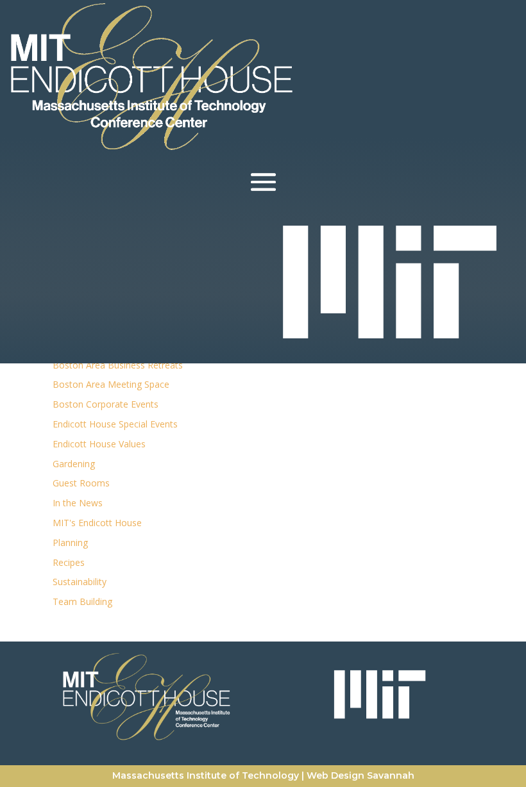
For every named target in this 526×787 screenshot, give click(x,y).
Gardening (74, 464)
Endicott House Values (99, 444)
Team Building (82, 601)
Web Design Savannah (360, 775)
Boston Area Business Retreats (118, 365)
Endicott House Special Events (115, 424)
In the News (78, 503)
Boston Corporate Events (105, 404)
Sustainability (79, 582)
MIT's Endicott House (97, 523)
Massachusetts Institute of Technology (205, 775)
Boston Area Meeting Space (111, 384)
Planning (70, 542)
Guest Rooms (81, 483)
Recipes (69, 562)
